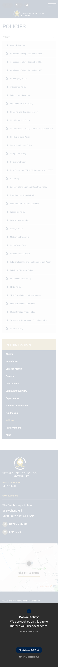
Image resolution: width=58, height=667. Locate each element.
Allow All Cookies (29, 650)
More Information (29, 631)
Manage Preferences (29, 657)
